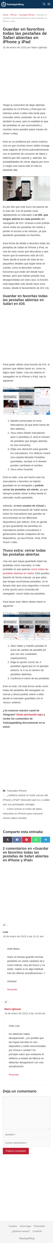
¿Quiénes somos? (20, 1231)
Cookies (13, 1226)
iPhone (13, 15)
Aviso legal (25, 1226)
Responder (12, 989)
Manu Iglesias (12, 1009)
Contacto (37, 1231)
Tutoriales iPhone (26, 15)
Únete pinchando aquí (29, 714)
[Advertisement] (26, 335)
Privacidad (39, 1226)
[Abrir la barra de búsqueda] (44, 4)
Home (5, 15)
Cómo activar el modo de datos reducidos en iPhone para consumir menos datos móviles (23, 814)
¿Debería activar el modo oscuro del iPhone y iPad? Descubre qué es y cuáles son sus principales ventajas (26, 800)
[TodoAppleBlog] (12, 4)
